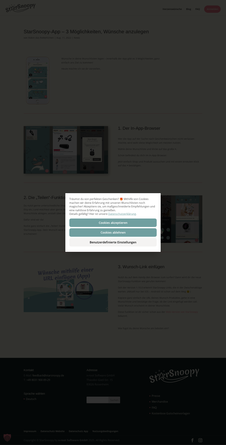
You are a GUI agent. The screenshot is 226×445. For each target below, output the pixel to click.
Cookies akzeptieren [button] (113, 223)
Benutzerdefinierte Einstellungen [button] (113, 242)
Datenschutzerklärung (122, 214)
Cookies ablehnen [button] (113, 232)
